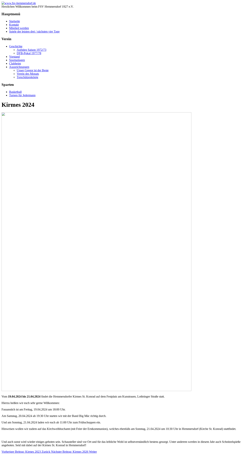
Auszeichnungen (19, 67)
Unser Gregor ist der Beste (33, 70)
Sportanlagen (17, 60)
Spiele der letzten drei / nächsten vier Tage (34, 31)
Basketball (15, 91)
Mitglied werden (19, 28)
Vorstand (14, 56)
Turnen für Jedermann (22, 95)
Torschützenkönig (27, 77)
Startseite (14, 21)
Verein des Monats (28, 73)
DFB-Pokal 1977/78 (29, 53)
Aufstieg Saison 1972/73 (31, 49)
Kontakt (14, 24)
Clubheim (15, 63)
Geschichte (15, 46)
